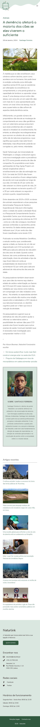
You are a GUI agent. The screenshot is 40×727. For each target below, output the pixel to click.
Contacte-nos (26, 719)
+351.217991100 (12, 660)
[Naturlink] (6, 6)
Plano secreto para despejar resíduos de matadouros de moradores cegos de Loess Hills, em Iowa (19, 507)
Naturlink (22, 724)
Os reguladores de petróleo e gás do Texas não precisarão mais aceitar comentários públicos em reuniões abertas (19, 606)
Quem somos (11, 643)
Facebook (10, 682)
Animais (6, 18)
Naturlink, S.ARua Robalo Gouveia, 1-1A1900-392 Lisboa (15, 666)
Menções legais (14, 719)
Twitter (9, 685)
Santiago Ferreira (25, 40)
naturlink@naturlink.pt (13, 657)
